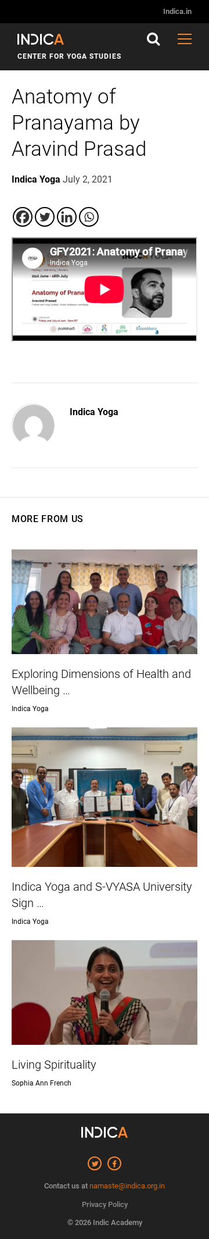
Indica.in (177, 11)
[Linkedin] (67, 217)
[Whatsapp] (89, 217)
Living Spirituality (54, 1065)
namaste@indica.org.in (127, 1185)
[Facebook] (23, 217)
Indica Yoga (94, 411)
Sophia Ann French (41, 1083)
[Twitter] (45, 217)
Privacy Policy (105, 1204)
